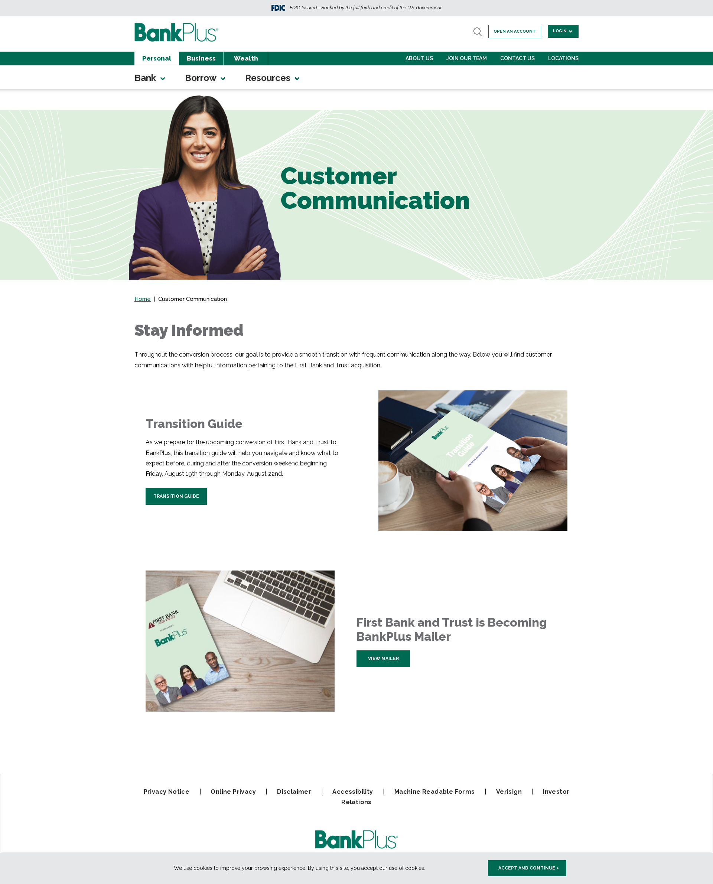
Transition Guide (176, 496)
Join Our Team (466, 58)
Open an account (515, 31)
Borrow (201, 77)
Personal (156, 58)
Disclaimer (294, 791)
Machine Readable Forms (434, 791)
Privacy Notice (167, 791)
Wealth (246, 58)
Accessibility (352, 791)
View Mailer (383, 658)
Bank (146, 77)
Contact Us (517, 58)
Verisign (509, 791)
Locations (563, 58)
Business (201, 58)
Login (560, 31)
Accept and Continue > (528, 868)
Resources (269, 77)
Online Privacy (233, 791)
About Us (419, 58)
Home (142, 299)
